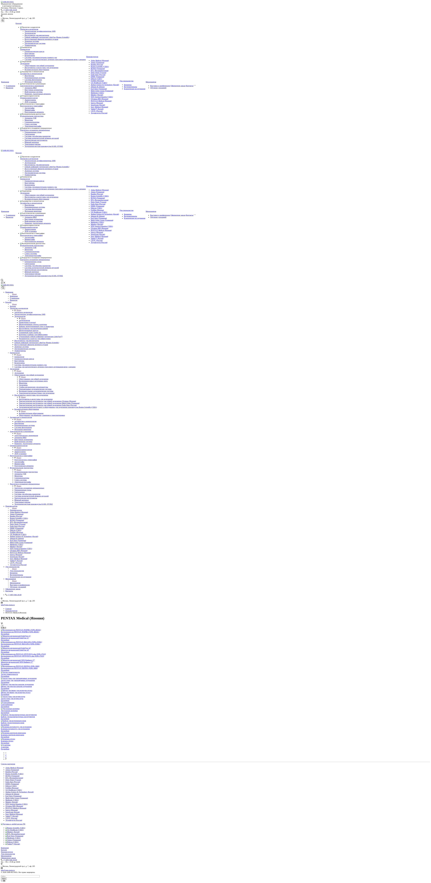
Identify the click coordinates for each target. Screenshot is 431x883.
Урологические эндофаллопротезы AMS (40, 31)
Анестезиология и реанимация (32, 86)
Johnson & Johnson (98, 87)
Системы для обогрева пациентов (38, 136)
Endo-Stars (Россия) (98, 75)
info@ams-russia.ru (8, 605)
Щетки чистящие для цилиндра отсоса (15, 692)
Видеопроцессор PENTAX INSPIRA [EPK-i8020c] (20, 632)
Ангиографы (29, 108)
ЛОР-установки (31, 102)
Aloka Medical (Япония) (100, 60)
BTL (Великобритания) (99, 71)
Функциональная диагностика (31, 116)
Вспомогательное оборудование (37, 70)
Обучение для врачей (158, 88)
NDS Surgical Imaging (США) (102, 97)
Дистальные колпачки (9, 711)
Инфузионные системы (34, 92)
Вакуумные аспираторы (34, 90)
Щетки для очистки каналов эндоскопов (16, 686)
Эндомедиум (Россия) (99, 113)
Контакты (189, 86)
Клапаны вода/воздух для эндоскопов (15, 729)
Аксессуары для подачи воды (12, 698)
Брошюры (128, 85)
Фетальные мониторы (33, 82)
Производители (92, 57)
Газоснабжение (7, 705)
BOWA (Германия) (98, 69)
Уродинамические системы (35, 43)
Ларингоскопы (30, 100)
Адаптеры (5, 747)
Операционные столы (33, 132)
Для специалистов (126, 81)
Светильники (30, 134)
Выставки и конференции (160, 86)
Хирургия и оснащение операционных (35, 130)
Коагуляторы (29, 53)
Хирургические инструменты (36, 140)
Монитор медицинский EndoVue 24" (15, 650)
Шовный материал (32, 142)
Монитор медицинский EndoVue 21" (15, 638)
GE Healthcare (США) (99, 83)
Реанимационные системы (35, 78)
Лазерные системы (32, 41)
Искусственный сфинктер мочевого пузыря (41, 39)
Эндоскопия (24, 63)
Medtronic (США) (97, 93)
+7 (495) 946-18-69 (10, 10)
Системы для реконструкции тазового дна (41, 57)
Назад (14, 294)
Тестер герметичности (9, 674)
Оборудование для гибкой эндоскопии (39, 66)
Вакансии (9, 88)
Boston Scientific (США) (100, 67)
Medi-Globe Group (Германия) (102, 91)
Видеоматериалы (130, 87)
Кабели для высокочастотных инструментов (18, 717)
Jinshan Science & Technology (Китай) (105, 85)
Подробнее (5, 634)
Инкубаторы (29, 76)
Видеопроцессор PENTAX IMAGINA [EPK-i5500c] (20, 644)
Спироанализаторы (32, 122)
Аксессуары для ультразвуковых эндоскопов (18, 680)
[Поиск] (2, 20)
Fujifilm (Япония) (97, 81)
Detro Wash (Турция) (98, 73)
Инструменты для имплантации (37, 35)
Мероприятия (151, 82)
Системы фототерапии (33, 80)
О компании (10, 86)
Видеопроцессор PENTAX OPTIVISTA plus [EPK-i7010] (22, 656)
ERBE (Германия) (97, 77)
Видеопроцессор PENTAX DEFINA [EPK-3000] (19, 668)
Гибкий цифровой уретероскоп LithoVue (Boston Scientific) (47, 37)
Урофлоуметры (30, 45)
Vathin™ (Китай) (97, 109)
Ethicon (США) (96, 79)
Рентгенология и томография (31, 106)
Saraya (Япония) (97, 103)
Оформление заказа (177, 86)
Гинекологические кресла (34, 51)
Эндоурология (30, 33)
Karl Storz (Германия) (99, 89)
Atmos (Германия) (97, 62)
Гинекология (25, 49)
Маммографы (30, 110)
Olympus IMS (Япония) (99, 99)
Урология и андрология (29, 29)
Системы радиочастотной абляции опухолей (42, 138)
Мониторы (29, 120)
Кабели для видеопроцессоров (12, 723)
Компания (5, 82)
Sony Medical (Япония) (99, 107)
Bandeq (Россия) (97, 65)
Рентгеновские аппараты (34, 112)
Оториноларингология (29, 98)
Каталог (19, 23)
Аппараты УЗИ (30, 118)
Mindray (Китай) (97, 95)
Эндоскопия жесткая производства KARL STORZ (44, 146)
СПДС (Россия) (97, 111)
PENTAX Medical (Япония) (101, 101)
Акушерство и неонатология (31, 74)
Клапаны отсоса (7, 741)
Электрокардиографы (33, 126)
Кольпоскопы (30, 55)
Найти (4, 879)
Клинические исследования (134, 89)
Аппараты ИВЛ (31, 88)
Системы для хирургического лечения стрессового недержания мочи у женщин (55, 59)
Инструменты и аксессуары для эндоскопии (41, 68)
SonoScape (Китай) (98, 105)
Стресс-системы (31, 124)
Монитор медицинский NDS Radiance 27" (17, 662)
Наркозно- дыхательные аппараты (38, 94)
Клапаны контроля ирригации (12, 735)
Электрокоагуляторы (33, 144)
